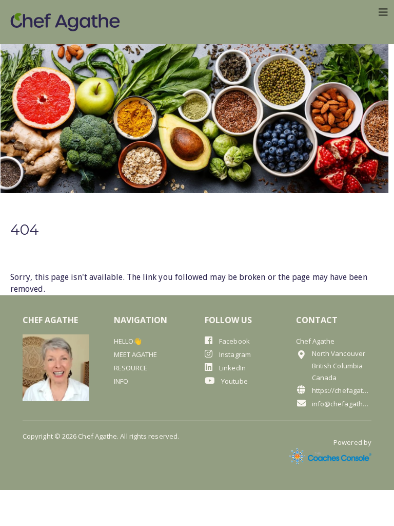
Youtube (234, 381)
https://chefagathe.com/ (341, 390)
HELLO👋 (128, 341)
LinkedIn (232, 367)
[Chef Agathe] (65, 22)
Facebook (234, 341)
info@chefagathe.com (341, 403)
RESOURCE (131, 367)
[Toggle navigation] (383, 12)
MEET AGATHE (135, 354)
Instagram (234, 354)
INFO (121, 381)
